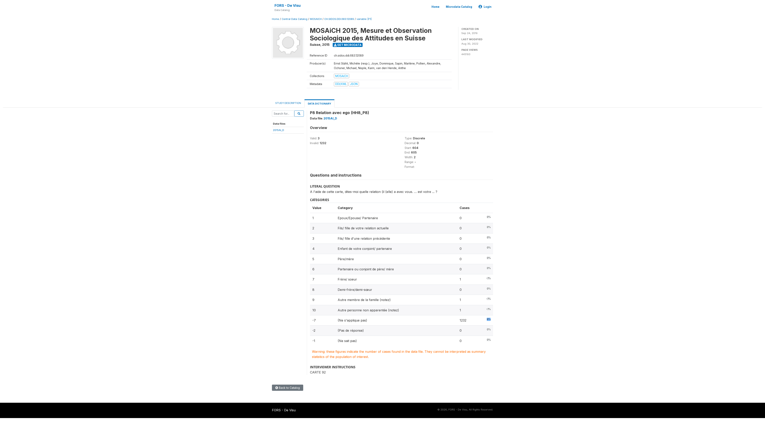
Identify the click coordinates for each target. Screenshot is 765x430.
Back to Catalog (289, 387)
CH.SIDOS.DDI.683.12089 (339, 19)
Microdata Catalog (459, 6)
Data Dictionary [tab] (319, 103)
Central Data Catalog (294, 19)
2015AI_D (278, 130)
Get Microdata (349, 45)
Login (487, 6)
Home (435, 6)
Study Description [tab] (288, 103)
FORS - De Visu (288, 5)
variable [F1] (364, 19)
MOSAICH (316, 19)
